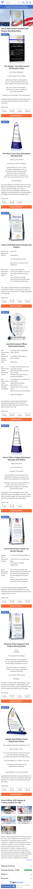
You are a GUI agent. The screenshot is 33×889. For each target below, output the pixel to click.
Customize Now (16, 116)
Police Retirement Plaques (24, 822)
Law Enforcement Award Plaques (8, 832)
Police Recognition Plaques (8, 822)
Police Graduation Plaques (8, 812)
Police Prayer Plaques (24, 813)
